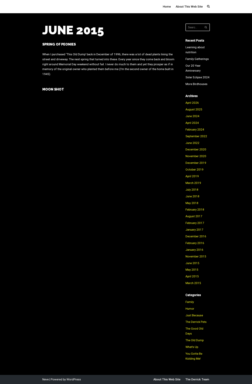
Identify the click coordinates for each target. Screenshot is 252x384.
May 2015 (191, 269)
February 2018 (194, 209)
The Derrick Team (197, 379)
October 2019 (194, 169)
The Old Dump (194, 340)
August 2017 (193, 216)
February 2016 (194, 243)
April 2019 (192, 176)
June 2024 (192, 116)
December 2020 (195, 149)
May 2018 (191, 203)
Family (189, 302)
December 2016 (195, 236)
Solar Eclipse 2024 (197, 77)
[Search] (206, 27)
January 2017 (194, 229)
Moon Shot (53, 89)
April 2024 (192, 123)
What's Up (191, 347)
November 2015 (195, 256)
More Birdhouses (196, 84)
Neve (45, 379)
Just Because (194, 315)
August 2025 (193, 109)
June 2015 (192, 263)
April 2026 (192, 102)
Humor (189, 308)
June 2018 (192, 196)
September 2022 (196, 136)
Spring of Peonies (59, 44)
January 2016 (194, 249)
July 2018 (191, 189)
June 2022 (192, 143)
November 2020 (195, 156)
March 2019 (193, 183)
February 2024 (194, 129)
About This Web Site (189, 6)
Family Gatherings (197, 59)
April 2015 (192, 276)
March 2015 (193, 283)
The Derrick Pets (196, 322)
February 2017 (194, 223)
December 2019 (195, 163)
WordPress (74, 379)
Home (167, 6)
